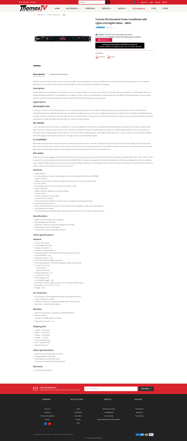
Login (78, 409)
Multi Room (139, 412)
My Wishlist (78, 412)
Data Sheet (102, 57)
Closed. (33, 2)
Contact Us (102, 46)
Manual (113, 57)
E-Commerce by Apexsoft (93, 438)
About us (47, 409)
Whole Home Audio (109, 409)
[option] (63, 39)
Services (106, 8)
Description (39, 74)
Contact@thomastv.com (118, 46)
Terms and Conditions (47, 416)
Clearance (140, 8)
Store (165, 8)
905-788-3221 (24, 2)
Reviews (47, 419)
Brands (78, 419)
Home (57, 8)
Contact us (47, 412)
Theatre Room (139, 416)
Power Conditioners (53, 15)
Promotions (78, 416)
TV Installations (109, 412)
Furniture (89, 8)
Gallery (121, 8)
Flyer (154, 8)
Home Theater (108, 416)
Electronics (71, 8)
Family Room (139, 409)
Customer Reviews (58, 74)
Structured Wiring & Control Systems (108, 419)
